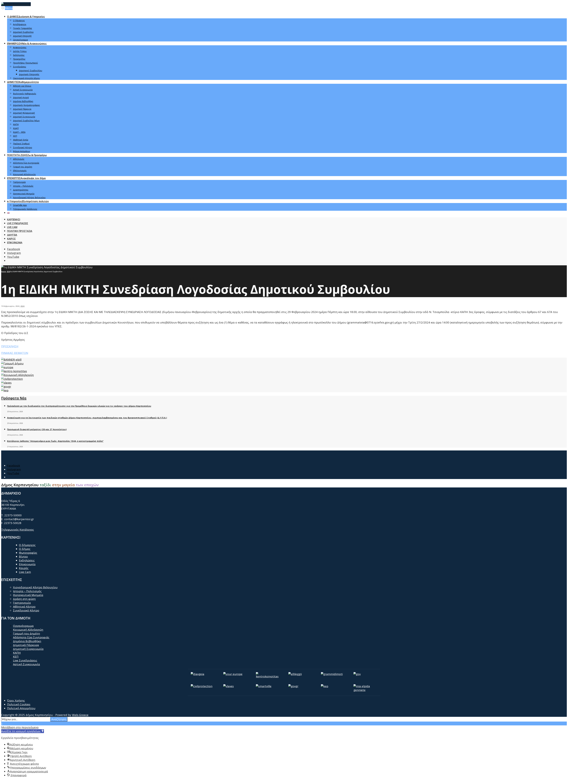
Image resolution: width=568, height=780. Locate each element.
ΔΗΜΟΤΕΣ (23, 82)
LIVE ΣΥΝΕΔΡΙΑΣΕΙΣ (17, 223)
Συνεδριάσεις (19, 66)
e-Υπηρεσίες (28, 201)
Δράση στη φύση (24, 599)
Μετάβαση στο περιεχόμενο (20, 727)
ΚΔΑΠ (16, 128)
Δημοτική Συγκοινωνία (24, 116)
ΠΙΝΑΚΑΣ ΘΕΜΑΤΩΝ (14, 353)
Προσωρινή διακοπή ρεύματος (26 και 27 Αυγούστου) (37, 429)
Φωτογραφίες (28, 553)
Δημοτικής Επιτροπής (29, 74)
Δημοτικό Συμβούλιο (23, 32)
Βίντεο (23, 556)
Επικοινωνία (27, 564)
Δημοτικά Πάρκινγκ (22, 109)
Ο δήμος (24, 549)
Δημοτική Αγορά (21, 97)
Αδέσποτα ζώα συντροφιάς (26, 162)
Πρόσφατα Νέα (13, 398)
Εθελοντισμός (19, 170)
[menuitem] (287, 28)
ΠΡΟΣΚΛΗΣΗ (9, 346)
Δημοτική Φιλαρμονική (24, 112)
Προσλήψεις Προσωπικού (25, 62)
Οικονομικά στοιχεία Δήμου (26, 78)
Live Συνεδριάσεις (25, 660)
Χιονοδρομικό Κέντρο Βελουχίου (29, 197)
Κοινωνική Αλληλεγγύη (24, 174)
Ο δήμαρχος (19, 20)
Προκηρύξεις (19, 59)
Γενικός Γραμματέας (22, 28)
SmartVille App (20, 205)
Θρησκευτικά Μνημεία (23, 193)
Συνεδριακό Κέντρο (22, 147)
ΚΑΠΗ (16, 124)
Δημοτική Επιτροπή (22, 35)
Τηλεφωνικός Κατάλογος (25, 209)
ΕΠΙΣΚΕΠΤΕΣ (26, 178)
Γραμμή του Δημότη (22, 166)
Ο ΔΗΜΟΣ (26, 16)
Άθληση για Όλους (22, 85)
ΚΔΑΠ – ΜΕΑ (19, 132)
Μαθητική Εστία (20, 139)
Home (3, 271)
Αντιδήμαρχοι (19, 24)
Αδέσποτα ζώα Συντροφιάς (31, 637)
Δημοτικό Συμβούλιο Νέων (26, 120)
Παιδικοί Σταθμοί (21, 143)
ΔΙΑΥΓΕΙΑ (12, 234)
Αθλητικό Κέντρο (24, 606)
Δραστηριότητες (20, 189)
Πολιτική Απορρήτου (21, 708)
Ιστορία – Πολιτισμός (23, 186)
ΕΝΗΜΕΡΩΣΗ (27, 43)
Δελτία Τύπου (20, 51)
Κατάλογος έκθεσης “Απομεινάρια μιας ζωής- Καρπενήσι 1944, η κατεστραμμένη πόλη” (55, 440)
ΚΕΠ (15, 136)
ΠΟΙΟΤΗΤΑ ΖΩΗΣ (27, 155)
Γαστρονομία (19, 182)
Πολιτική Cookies (18, 704)
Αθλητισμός (18, 159)
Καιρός (23, 568)
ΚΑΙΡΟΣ (11, 238)
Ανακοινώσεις (19, 47)
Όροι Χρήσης (16, 700)
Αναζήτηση (58, 719)
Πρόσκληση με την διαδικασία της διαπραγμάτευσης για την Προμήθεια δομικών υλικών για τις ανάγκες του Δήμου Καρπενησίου (79, 405)
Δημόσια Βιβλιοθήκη (23, 101)
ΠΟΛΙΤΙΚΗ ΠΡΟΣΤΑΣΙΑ (19, 231)
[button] (22, 731)
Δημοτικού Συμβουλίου (30, 70)
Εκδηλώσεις (18, 55)
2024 (8, 271)
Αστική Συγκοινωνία (23, 89)
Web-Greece (80, 715)
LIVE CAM (12, 227)
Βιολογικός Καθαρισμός (24, 93)
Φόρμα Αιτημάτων (21, 151)
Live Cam (25, 572)
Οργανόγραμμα (20, 39)
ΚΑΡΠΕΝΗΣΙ (13, 219)
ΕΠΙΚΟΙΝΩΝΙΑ (14, 242)
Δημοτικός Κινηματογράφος (26, 105)
